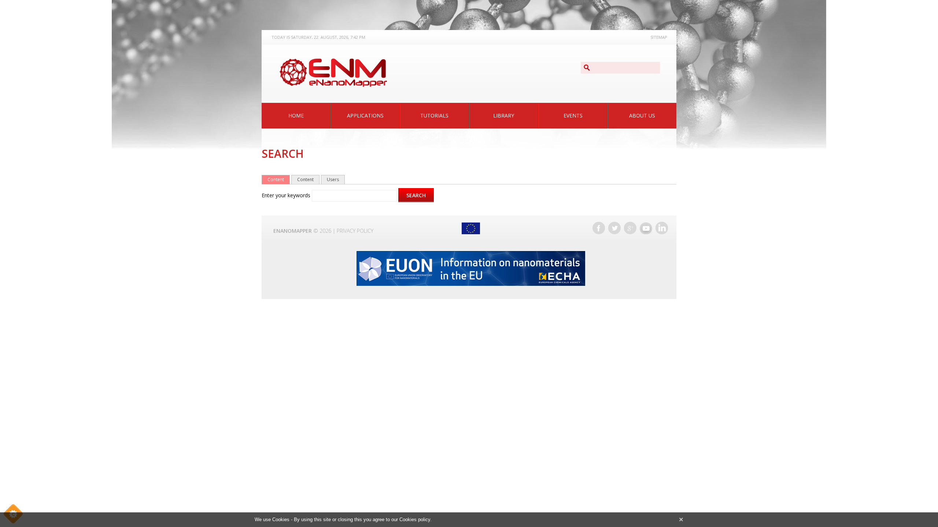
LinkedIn (662, 228)
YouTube (646, 228)
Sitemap (658, 37)
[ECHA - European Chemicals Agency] (470, 268)
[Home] (333, 73)
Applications (365, 115)
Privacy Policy (355, 230)
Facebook (598, 228)
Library (503, 115)
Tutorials (434, 115)
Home (296, 115)
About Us (642, 115)
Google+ (630, 228)
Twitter (614, 228)
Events (573, 115)
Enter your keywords (287, 195)
